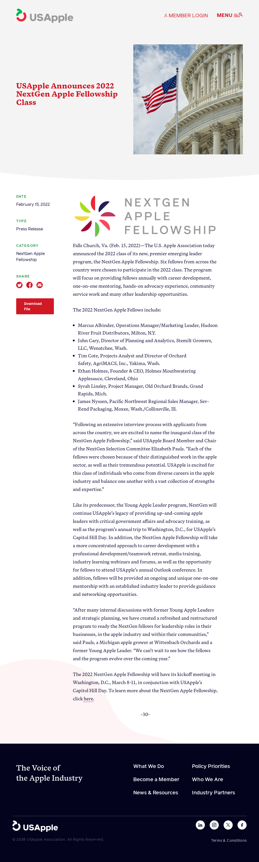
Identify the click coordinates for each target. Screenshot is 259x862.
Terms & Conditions (229, 840)
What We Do (148, 766)
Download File (33, 306)
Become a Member (156, 779)
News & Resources (155, 792)
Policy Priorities (211, 766)
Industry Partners (213, 792)
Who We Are (207, 779)
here (88, 698)
